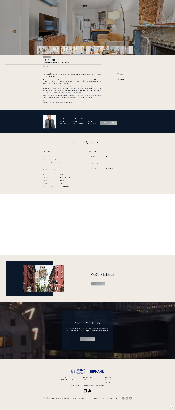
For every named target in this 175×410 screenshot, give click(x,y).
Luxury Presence (78, 398)
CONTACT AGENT (109, 122)
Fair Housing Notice (76, 385)
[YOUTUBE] (130, 398)
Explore (98, 283)
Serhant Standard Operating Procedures (93, 385)
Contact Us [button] (87, 339)
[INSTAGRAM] (123, 398)
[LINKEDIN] (127, 398)
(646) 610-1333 (87, 379)
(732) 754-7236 (64, 123)
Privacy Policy (112, 398)
